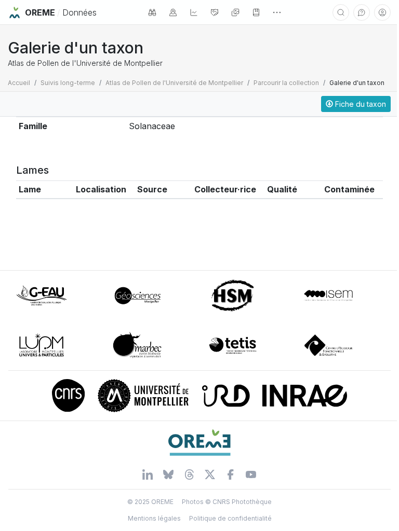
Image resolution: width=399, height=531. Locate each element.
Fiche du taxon (359, 104)
